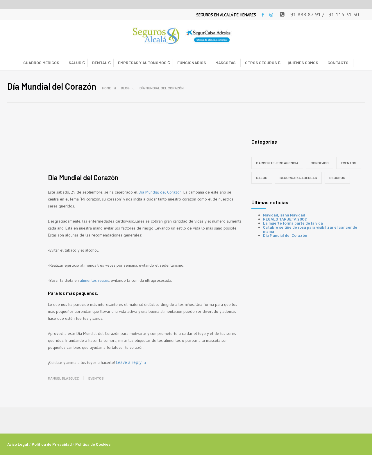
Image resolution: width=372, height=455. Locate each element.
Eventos (96, 378)
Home (106, 88)
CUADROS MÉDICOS (41, 62)
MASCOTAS (225, 62)
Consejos (320, 163)
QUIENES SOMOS (303, 62)
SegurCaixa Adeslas (298, 178)
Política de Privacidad (52, 444)
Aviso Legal (17, 444)
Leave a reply (129, 362)
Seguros (337, 178)
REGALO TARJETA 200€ (285, 218)
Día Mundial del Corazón (83, 177)
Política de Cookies (92, 444)
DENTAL (99, 62)
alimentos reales (94, 280)
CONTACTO (338, 62)
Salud (261, 178)
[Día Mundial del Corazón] (145, 145)
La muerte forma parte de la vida (293, 223)
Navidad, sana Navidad (284, 214)
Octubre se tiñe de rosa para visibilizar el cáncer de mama (310, 229)
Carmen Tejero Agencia (277, 163)
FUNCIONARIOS (191, 62)
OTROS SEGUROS (261, 62)
